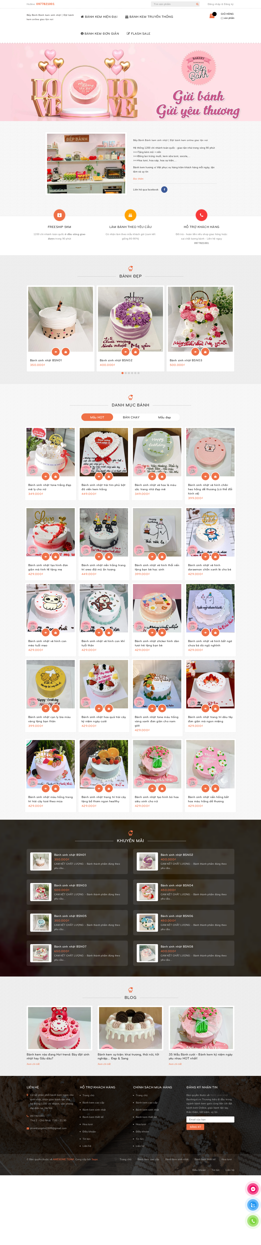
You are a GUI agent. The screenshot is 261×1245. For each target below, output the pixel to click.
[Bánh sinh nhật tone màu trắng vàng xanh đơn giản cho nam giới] (157, 684)
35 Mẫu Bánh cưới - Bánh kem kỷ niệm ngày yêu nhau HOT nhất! (200, 1056)
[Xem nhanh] (55, 351)
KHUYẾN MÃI (130, 840)
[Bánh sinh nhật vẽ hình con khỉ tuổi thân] (104, 608)
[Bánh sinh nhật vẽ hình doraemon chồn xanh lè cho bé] (210, 532)
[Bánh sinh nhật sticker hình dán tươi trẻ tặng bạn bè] (157, 608)
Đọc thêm (138, 178)
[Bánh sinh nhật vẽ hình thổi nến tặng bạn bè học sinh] (157, 532)
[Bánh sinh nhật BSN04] (147, 892)
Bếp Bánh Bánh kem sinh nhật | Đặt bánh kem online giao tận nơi (170, 140)
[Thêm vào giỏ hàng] (65, 351)
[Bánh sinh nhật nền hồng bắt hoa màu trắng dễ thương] (210, 764)
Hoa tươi (88, 1124)
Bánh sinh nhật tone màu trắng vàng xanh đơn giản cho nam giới (156, 721)
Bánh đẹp (130, 275)
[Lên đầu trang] (252, 1233)
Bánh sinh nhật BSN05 (70, 915)
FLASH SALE (140, 33)
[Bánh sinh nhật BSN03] (200, 319)
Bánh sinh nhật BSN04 (177, 885)
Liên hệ (87, 1146)
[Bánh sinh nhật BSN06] (147, 923)
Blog (130, 997)
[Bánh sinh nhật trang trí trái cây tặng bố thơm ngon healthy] (104, 764)
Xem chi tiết (33, 1064)
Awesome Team (63, 1159)
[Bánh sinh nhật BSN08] (147, 953)
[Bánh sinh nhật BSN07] (40, 953)
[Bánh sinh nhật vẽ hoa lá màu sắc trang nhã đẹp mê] (157, 452)
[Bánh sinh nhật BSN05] (40, 923)
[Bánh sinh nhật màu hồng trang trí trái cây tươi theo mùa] (50, 764)
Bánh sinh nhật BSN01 (46, 360)
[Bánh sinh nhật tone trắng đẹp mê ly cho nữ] (50, 452)
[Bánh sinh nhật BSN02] (130, 319)
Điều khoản (89, 1131)
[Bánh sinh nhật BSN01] (60, 319)
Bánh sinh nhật (219, 1095)
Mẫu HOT (97, 417)
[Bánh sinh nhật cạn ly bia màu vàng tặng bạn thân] (50, 684)
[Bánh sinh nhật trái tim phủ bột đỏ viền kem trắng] (104, 452)
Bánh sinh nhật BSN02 (116, 360)
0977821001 (45, 4)
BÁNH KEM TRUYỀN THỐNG (150, 16)
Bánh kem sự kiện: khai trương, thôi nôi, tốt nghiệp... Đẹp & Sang (128, 1056)
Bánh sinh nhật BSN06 (177, 915)
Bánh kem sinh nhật (94, 1109)
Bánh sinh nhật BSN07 (70, 946)
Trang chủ (88, 1095)
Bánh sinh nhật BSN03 (186, 360)
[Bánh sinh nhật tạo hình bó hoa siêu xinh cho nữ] (157, 764)
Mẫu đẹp (164, 417)
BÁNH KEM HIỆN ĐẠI (100, 16)
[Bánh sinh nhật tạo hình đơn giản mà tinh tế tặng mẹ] (50, 532)
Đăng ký (228, 4)
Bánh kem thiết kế (93, 1117)
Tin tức (87, 1138)
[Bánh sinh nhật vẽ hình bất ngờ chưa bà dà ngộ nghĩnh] (210, 608)
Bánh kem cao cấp (93, 1102)
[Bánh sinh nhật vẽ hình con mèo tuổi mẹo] (50, 608)
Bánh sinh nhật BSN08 (177, 946)
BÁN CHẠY (131, 417)
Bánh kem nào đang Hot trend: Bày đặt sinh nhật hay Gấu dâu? (58, 1056)
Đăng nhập (214, 4)
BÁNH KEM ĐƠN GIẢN (101, 33)
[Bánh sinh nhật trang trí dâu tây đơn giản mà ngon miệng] (210, 684)
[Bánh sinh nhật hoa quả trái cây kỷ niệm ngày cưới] (104, 684)
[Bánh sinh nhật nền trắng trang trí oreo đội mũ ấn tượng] (104, 532)
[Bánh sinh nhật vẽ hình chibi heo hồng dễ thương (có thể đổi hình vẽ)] (210, 452)
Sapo (95, 1159)
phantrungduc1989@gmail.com (48, 1128)
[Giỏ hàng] (209, 17)
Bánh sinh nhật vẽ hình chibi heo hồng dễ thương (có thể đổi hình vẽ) (210, 489)
